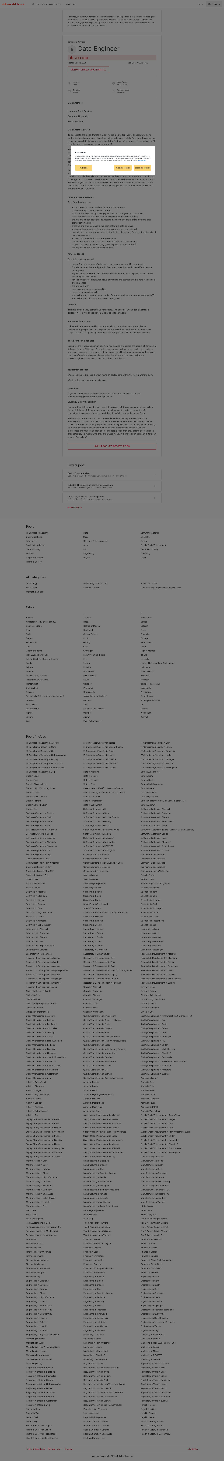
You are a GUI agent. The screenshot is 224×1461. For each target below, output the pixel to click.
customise (83, 168)
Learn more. (142, 160)
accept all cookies (142, 168)
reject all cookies (123, 168)
